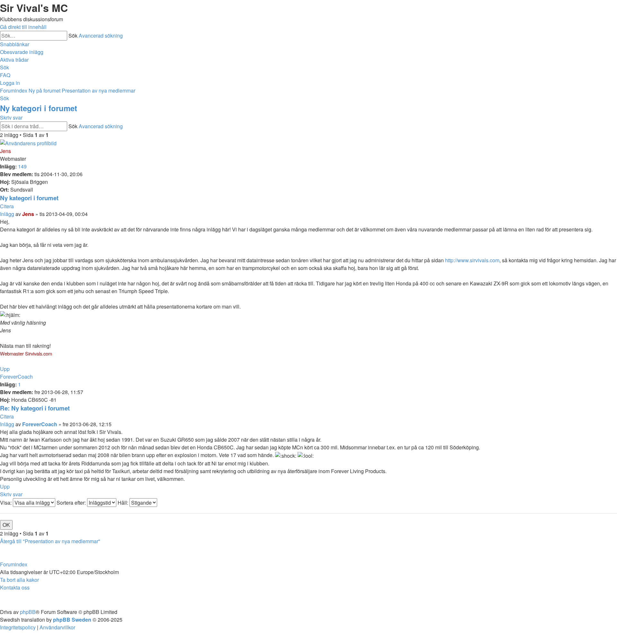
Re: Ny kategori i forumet (35, 408)
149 (22, 166)
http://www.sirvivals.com (472, 260)
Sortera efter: (72, 502)
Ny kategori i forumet (38, 108)
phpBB (28, 612)
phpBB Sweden (72, 619)
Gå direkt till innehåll (23, 27)
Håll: (124, 502)
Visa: (6, 502)
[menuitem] (21, 52)
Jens (5, 151)
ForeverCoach (16, 376)
